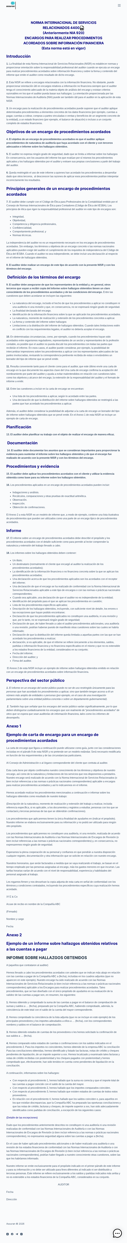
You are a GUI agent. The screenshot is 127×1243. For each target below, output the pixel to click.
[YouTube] (7, 1234)
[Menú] (119, 5)
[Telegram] (17, 1234)
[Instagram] (21, 1234)
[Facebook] (12, 1234)
